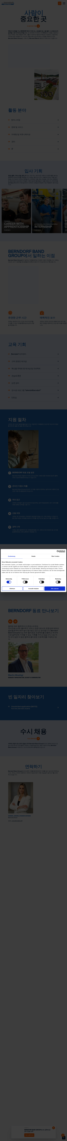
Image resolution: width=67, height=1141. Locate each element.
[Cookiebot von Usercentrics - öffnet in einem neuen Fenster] (58, 551)
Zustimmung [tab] (11, 556)
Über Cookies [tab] (55, 556)
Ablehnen (12, 588)
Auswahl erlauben (33, 588)
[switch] (25, 582)
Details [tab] (34, 556)
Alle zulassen (55, 588)
